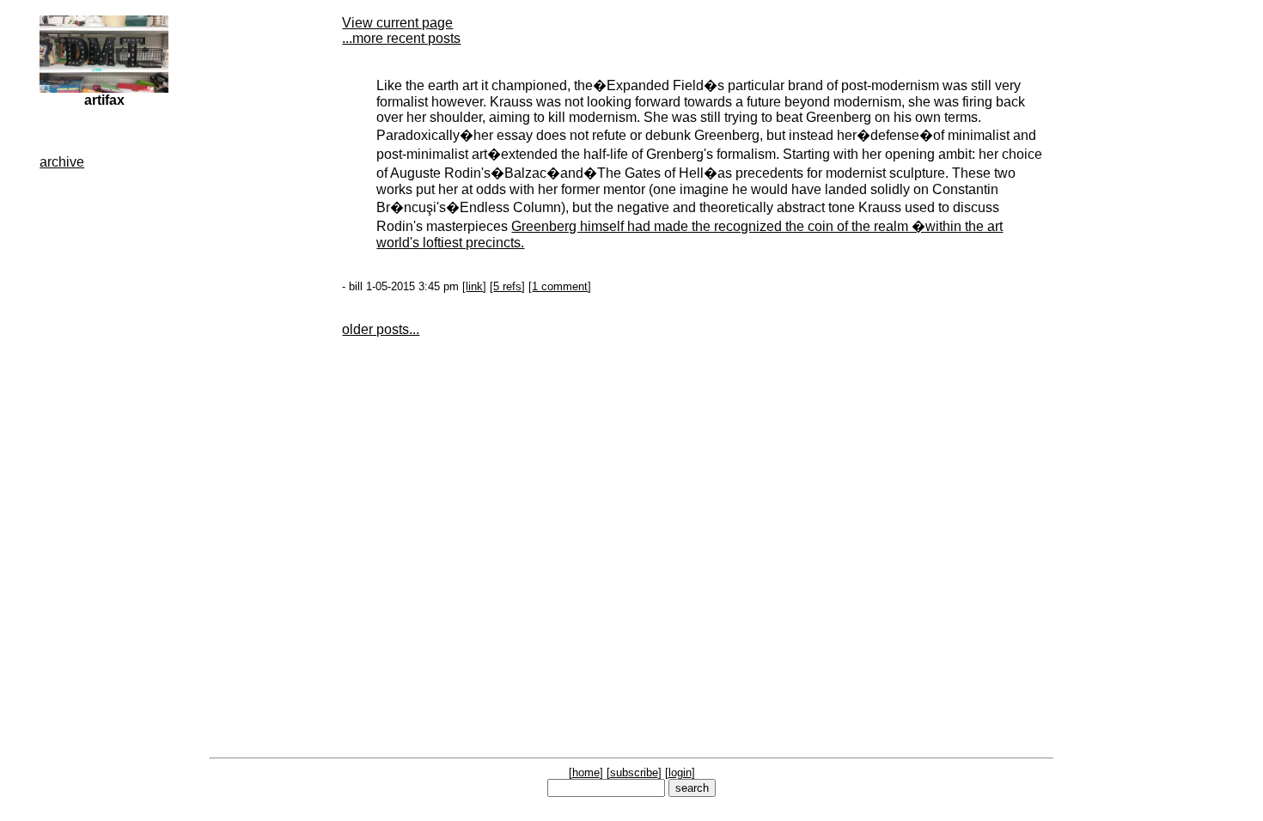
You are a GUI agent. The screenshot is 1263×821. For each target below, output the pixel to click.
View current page (397, 22)
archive (62, 162)
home (586, 772)
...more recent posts (401, 38)
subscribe (634, 772)
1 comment (560, 286)
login (680, 772)
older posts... (380, 329)
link (474, 286)
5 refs (507, 286)
